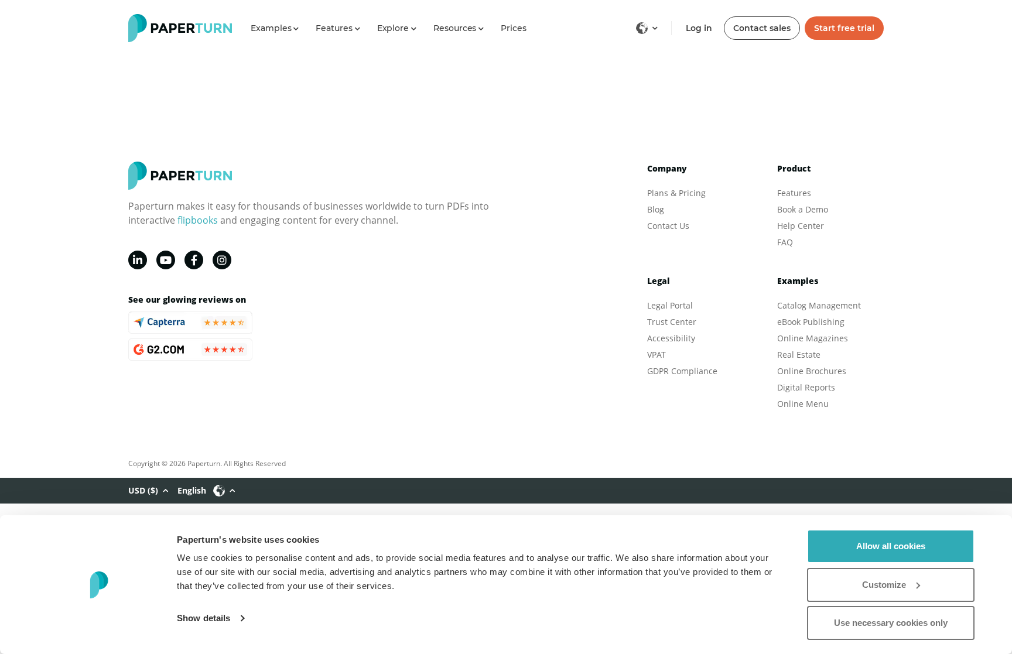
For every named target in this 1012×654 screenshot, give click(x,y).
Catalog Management (819, 305)
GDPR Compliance (682, 370)
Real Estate (798, 354)
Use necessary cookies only (891, 623)
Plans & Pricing (676, 192)
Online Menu (803, 403)
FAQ (785, 242)
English (191, 490)
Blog (655, 209)
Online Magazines (812, 338)
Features (794, 192)
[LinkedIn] (137, 260)
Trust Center (671, 321)
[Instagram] (222, 260)
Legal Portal (670, 305)
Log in (699, 28)
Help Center (800, 225)
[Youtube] (165, 260)
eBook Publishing (811, 321)
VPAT (656, 354)
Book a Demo (802, 209)
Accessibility (671, 338)
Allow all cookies (890, 546)
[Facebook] (193, 260)
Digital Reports (806, 387)
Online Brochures (811, 370)
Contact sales (762, 28)
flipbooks (197, 220)
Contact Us (668, 225)
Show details (203, 618)
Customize (884, 585)
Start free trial (844, 28)
